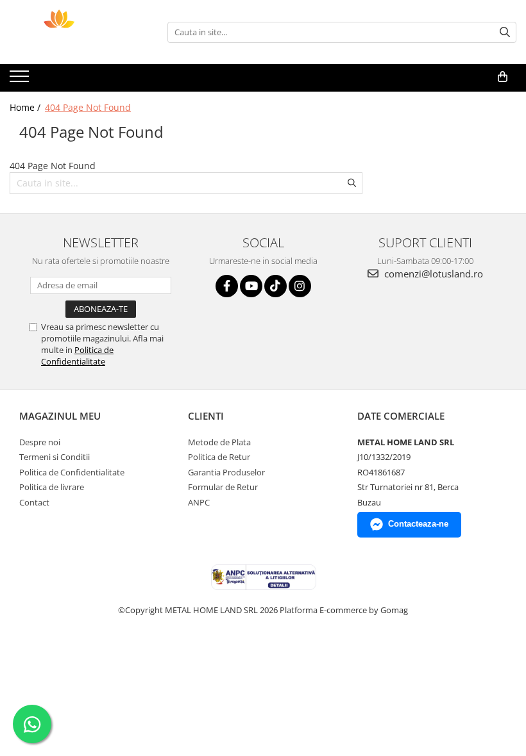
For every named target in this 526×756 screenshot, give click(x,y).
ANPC (199, 502)
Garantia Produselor (226, 472)
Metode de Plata (219, 442)
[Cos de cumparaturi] (502, 77)
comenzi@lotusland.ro (432, 273)
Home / (26, 107)
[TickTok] (275, 286)
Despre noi (39, 442)
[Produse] (21, 80)
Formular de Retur (223, 487)
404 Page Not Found (88, 107)
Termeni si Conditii (54, 457)
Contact (34, 502)
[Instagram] (300, 286)
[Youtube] (251, 286)
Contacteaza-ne (418, 524)
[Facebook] (227, 286)
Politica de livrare (51, 487)
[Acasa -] (74, 32)
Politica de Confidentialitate (77, 355)
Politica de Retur (219, 457)
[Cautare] (504, 32)
